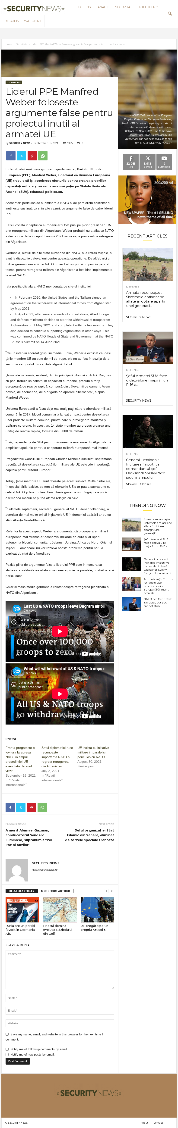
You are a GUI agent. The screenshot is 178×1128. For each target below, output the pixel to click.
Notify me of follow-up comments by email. (39, 1049)
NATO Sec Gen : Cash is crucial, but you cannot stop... (158, 602)
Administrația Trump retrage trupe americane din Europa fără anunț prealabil (158, 586)
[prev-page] (106, 891)
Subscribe (164, 155)
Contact (158, 1122)
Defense (85, 7)
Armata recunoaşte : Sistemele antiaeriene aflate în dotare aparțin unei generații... (146, 299)
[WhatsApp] (43, 155)
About (144, 1122)
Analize (104, 7)
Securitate (124, 7)
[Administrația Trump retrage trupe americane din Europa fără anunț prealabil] (131, 584)
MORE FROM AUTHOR (55, 891)
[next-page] (112, 891)
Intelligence (149, 7)
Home (9, 44)
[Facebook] (11, 155)
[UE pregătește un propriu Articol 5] (97, 909)
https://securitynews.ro (44, 869)
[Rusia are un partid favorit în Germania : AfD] (22, 909)
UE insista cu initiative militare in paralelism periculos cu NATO (93, 752)
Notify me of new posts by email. (32, 1054)
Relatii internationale (23, 21)
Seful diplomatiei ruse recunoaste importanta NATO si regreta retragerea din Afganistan (57, 757)
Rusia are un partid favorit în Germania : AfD (21, 929)
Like (131, 155)
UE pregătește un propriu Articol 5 (94, 927)
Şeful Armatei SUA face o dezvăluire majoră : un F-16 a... (147, 380)
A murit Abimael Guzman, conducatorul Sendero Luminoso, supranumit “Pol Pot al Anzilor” (29, 837)
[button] (170, 14)
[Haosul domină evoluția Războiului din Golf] (60, 909)
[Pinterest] (32, 155)
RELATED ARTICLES (21, 891)
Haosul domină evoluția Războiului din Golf (57, 929)
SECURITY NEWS (20, 143)
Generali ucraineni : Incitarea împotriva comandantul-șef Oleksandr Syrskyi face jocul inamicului (145, 469)
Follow (147, 155)
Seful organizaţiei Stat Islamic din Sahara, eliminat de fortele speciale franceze (89, 835)
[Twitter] (21, 155)
